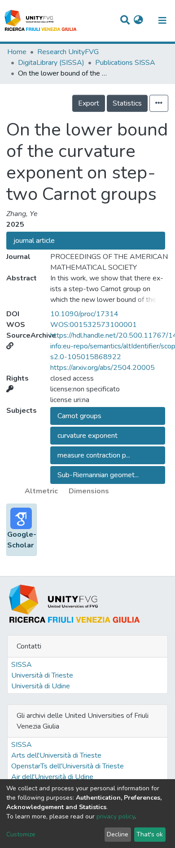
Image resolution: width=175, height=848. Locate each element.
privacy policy (115, 816)
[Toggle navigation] (162, 21)
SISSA (21, 665)
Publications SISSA (125, 63)
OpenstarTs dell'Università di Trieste (67, 766)
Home (16, 52)
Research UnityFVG (68, 52)
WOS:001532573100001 (93, 325)
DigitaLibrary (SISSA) (51, 63)
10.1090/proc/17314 (84, 314)
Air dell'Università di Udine (52, 777)
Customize (20, 834)
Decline (117, 834)
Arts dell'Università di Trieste (56, 755)
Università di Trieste (42, 675)
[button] (138, 20)
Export (88, 103)
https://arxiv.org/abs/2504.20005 (102, 368)
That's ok (149, 834)
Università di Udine (40, 686)
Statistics (127, 103)
